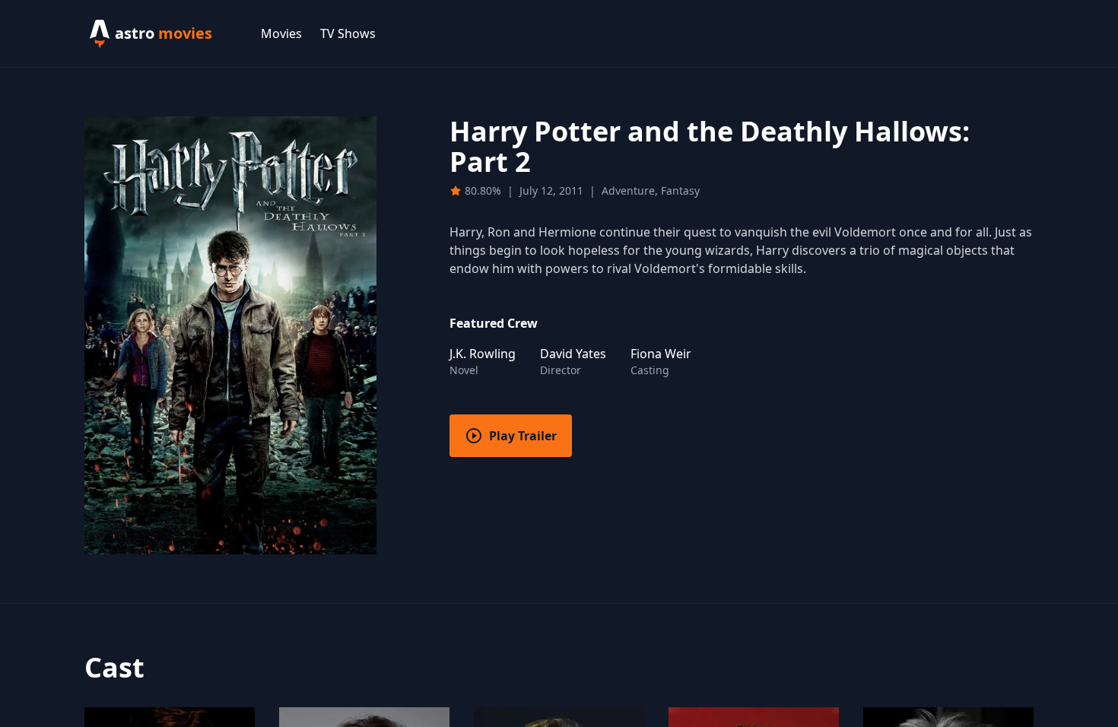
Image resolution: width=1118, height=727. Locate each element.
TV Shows (348, 33)
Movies (281, 33)
